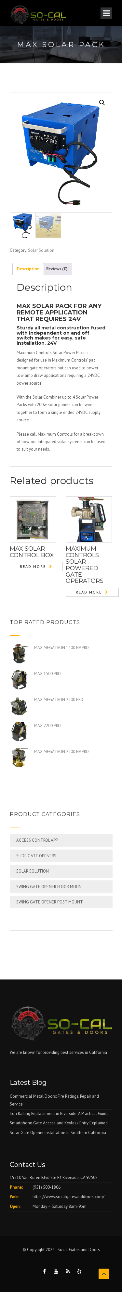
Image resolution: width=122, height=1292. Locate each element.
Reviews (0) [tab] (57, 269)
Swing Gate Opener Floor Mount (50, 886)
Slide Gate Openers (36, 856)
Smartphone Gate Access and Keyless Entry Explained (59, 1123)
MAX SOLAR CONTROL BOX (32, 552)
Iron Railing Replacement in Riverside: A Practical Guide (59, 1113)
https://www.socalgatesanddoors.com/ (68, 1196)
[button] (102, 103)
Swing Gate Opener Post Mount (49, 902)
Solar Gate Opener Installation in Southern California (58, 1132)
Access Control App (37, 840)
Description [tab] (28, 269)
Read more (33, 566)
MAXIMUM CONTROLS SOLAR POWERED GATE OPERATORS (84, 564)
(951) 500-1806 (47, 1187)
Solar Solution (41, 250)
